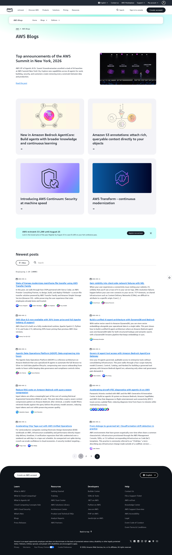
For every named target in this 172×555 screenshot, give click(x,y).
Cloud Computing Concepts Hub (27, 505)
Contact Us (129, 491)
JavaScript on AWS (95, 518)
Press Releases (20, 522)
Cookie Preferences (65, 547)
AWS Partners (56, 522)
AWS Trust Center (58, 500)
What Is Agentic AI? (22, 500)
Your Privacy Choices (41, 547)
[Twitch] (146, 541)
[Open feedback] (169, 277)
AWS (17, 29)
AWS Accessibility (132, 513)
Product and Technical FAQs (62, 513)
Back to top (84, 531)
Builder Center (94, 491)
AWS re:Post (130, 500)
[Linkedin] (138, 541)
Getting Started (57, 491)
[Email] (157, 541)
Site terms (26, 547)
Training (54, 496)
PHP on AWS (93, 513)
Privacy (16, 547)
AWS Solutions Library (60, 505)
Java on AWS (93, 509)
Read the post (21, 83)
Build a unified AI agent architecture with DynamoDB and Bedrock (122, 319)
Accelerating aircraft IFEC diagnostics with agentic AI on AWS (120, 389)
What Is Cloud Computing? (25, 496)
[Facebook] (134, 541)
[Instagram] (142, 541)
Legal (127, 518)
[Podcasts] (153, 541)
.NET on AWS (93, 500)
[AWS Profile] (164, 3)
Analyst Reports (57, 518)
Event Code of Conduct (134, 522)
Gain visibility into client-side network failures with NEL (117, 283)
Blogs (16, 518)
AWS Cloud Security (22, 509)
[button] (34, 10)
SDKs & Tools (93, 496)
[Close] (150, 233)
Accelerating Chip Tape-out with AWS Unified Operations (44, 426)
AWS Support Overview (134, 509)
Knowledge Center (132, 505)
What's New (19, 513)
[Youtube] (149, 541)
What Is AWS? (19, 491)
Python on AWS (94, 505)
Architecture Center (59, 509)
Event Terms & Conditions (135, 527)
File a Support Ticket (133, 496)
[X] (131, 541)
